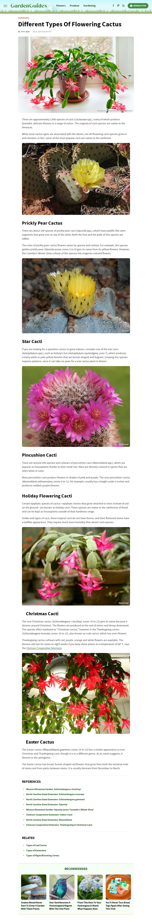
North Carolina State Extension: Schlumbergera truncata (55, 794)
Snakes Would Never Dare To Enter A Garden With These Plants (33, 905)
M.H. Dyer (25, 31)
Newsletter (139, 5)
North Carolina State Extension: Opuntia (46, 804)
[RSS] (123, 5)
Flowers (61, 5)
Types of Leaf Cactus (36, 845)
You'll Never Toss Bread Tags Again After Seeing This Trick (118, 905)
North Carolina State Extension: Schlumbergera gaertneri (55, 799)
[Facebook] (113, 5)
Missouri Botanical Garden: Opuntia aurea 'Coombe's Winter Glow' (60, 809)
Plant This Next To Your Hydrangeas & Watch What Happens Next (89, 905)
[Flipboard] (118, 5)
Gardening (89, 5)
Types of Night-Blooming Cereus (42, 855)
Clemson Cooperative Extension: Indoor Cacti (49, 814)
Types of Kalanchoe (36, 850)
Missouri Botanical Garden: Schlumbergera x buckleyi (53, 789)
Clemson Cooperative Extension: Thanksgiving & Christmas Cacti (59, 824)
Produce (74, 5)
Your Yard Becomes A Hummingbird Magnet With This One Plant (60, 905)
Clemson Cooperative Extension (44, 648)
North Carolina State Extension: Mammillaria (49, 819)
